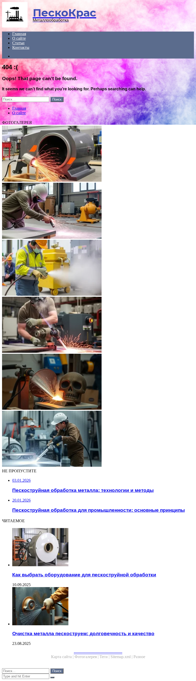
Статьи (18, 43)
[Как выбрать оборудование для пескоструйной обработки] (103, 547)
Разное (139, 657)
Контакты (20, 47)
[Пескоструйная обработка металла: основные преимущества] (98, 439)
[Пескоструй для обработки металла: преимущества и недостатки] (98, 154)
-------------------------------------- (98, 652)
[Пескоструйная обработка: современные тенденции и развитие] (98, 211)
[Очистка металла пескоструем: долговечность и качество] (103, 606)
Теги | (105, 657)
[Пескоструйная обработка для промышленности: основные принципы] (98, 268)
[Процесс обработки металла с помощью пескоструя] (98, 382)
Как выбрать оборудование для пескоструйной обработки (84, 574)
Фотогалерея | (87, 657)
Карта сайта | (63, 657)
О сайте (19, 38)
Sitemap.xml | (122, 657)
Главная (19, 34)
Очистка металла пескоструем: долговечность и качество (83, 633)
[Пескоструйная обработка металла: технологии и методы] (98, 325)
